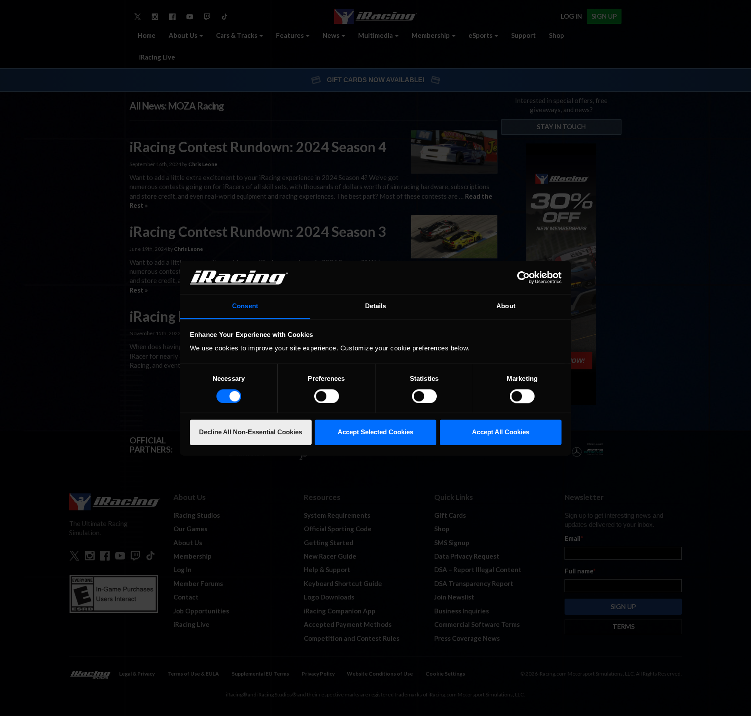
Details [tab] (375, 306)
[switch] (326, 396)
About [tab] (505, 306)
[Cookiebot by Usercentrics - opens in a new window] (523, 277)
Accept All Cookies (500, 432)
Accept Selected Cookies (375, 432)
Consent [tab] (245, 306)
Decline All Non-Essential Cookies (250, 432)
